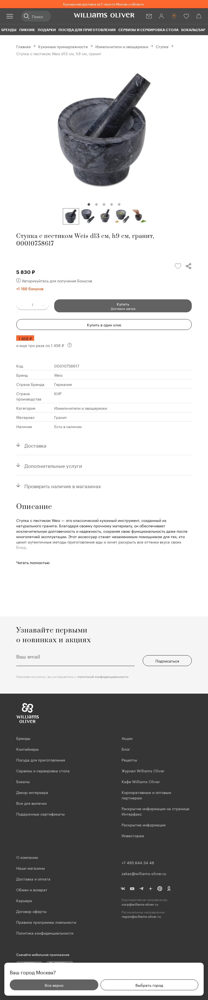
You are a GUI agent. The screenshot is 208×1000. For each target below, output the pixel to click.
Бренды (9, 30)
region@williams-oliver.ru (141, 916)
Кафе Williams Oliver (141, 781)
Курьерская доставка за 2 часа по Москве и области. (104, 3)
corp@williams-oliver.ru (140, 904)
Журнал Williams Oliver (143, 770)
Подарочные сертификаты (40, 814)
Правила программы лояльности (46, 922)
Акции (127, 738)
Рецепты (129, 760)
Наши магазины (30, 868)
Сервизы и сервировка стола (148, 30)
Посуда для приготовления (87, 30)
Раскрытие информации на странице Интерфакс (155, 811)
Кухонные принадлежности (63, 46)
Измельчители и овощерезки (121, 46)
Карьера (24, 900)
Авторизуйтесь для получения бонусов (57, 280)
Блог (126, 749)
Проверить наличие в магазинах (62, 485)
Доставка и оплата (33, 879)
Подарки (47, 30)
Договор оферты (31, 911)
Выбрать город (149, 985)
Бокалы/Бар (193, 30)
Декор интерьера (32, 792)
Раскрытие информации (143, 824)
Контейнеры (27, 749)
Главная (23, 46)
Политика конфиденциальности (44, 933)
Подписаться (167, 661)
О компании (27, 857)
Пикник (27, 30)
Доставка (35, 445)
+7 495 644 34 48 (138, 862)
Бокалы (23, 781)
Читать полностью (33, 562)
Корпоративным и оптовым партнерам (146, 794)
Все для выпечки (31, 803)
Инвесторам (133, 835)
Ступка (162, 46)
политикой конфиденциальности (102, 676)
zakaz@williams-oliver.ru (144, 873)
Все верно (54, 985)
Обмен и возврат (31, 889)
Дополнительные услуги (53, 465)
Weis (58, 375)
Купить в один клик (104, 324)
